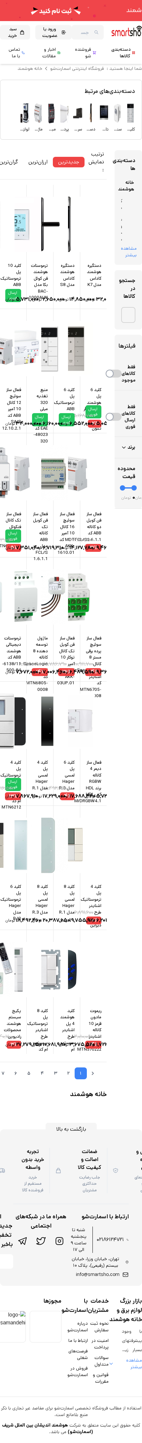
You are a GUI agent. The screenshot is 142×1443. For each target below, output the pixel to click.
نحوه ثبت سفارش (99, 1326)
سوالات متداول (101, 1361)
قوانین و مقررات (101, 1378)
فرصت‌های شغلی (78, 1354)
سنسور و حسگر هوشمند (122, 229)
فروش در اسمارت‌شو (77, 1371)
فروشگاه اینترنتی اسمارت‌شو (77, 68)
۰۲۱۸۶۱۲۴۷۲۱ (110, 1239)
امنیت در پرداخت (100, 1343)
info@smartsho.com (98, 1274)
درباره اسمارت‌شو (77, 1326)
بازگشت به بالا (71, 1129)
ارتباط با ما (78, 1340)
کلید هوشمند (122, 204)
